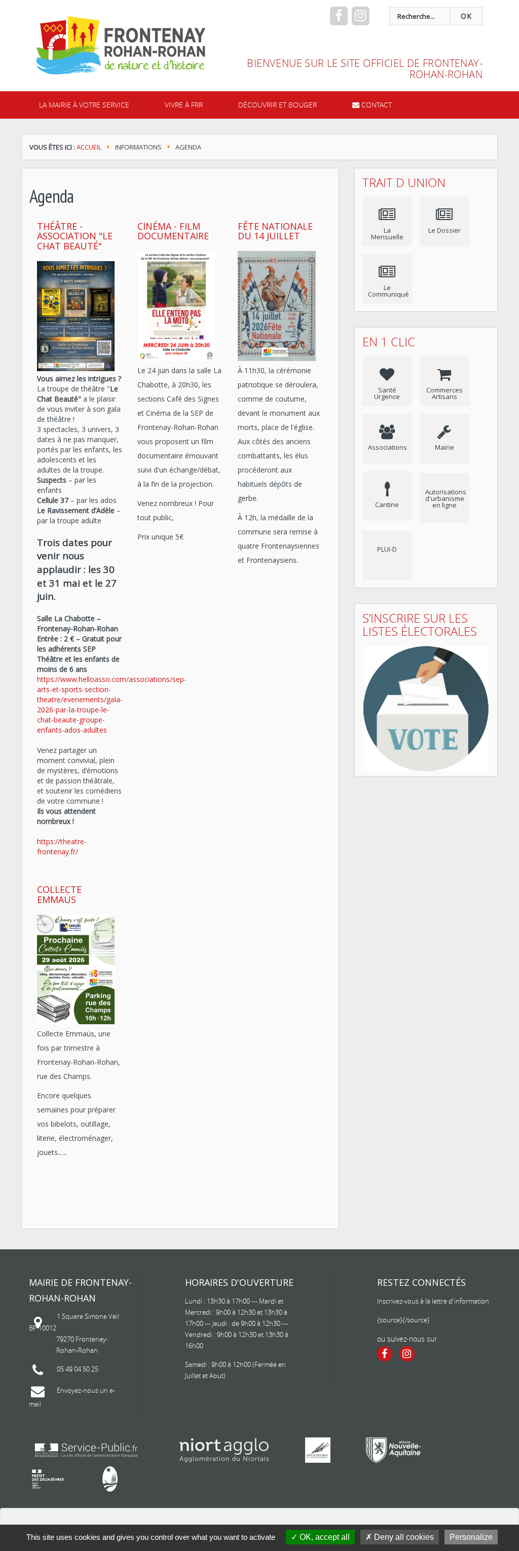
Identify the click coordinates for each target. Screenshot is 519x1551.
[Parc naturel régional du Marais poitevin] (110, 1479)
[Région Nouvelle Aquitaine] (393, 1450)
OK (466, 16)
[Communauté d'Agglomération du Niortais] (224, 1450)
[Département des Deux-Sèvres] (317, 1450)
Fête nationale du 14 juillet (275, 231)
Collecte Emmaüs (59, 894)
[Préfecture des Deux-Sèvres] (48, 1479)
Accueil (89, 147)
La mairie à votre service (84, 105)
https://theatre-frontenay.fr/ (62, 846)
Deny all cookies (403, 1537)
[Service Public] (86, 1450)
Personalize (471, 1537)
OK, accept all (324, 1537)
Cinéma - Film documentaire (173, 231)
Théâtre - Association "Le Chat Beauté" (75, 236)
